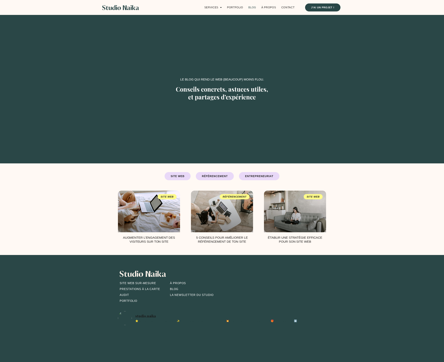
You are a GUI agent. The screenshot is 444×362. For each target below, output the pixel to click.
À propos (268, 7)
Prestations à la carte (140, 289)
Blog (252, 7)
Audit (124, 294)
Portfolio (235, 7)
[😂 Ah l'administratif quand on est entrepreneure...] (180, 340)
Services (211, 7)
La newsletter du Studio (192, 294)
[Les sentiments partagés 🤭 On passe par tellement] (306, 340)
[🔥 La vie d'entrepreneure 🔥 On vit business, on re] (138, 340)
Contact (288, 7)
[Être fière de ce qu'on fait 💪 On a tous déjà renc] (264, 340)
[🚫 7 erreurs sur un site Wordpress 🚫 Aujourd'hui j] (222, 340)
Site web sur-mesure (138, 283)
